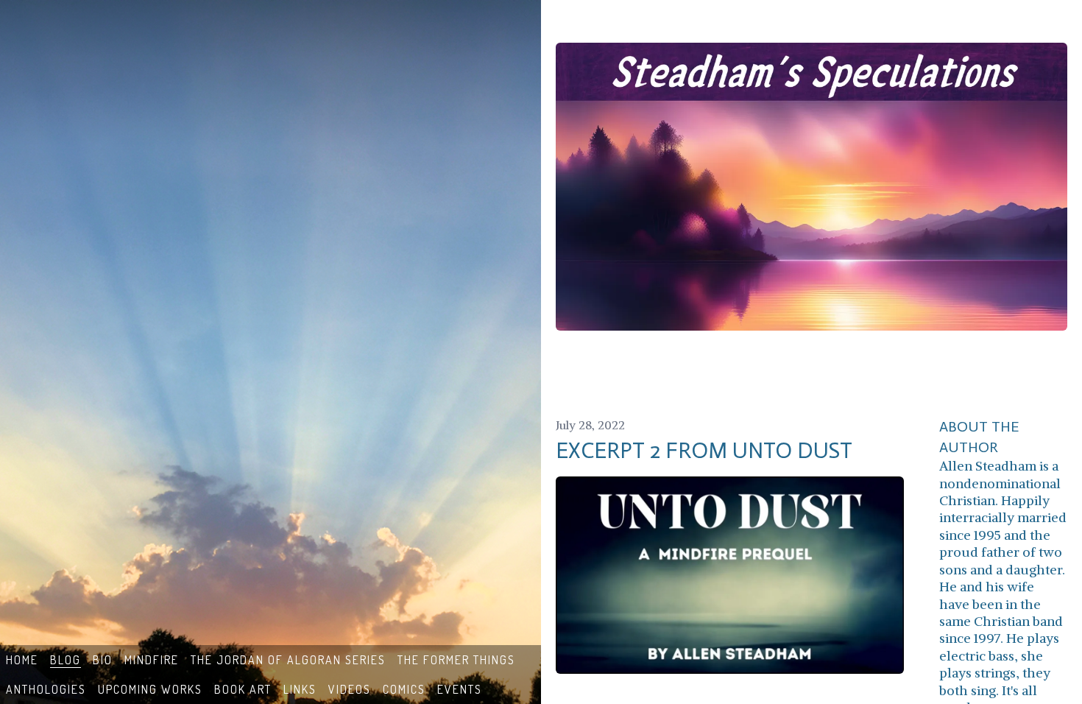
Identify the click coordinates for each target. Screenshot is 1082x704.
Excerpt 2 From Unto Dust (704, 450)
